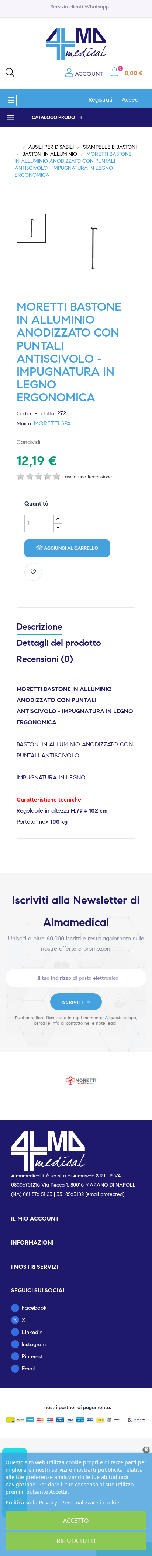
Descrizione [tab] (39, 626)
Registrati (100, 99)
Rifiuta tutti (76, 1541)
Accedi (130, 99)
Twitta (61, 442)
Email (28, 1368)
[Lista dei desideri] (33, 572)
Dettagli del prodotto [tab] (59, 642)
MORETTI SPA (52, 423)
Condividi (50, 442)
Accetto (76, 1521)
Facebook (34, 1308)
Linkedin (32, 1332)
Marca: (24, 423)
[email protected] (104, 1194)
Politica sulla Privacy (31, 1502)
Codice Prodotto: (36, 414)
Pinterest (73, 442)
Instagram (34, 1344)
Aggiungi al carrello (71, 548)
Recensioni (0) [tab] (45, 659)
